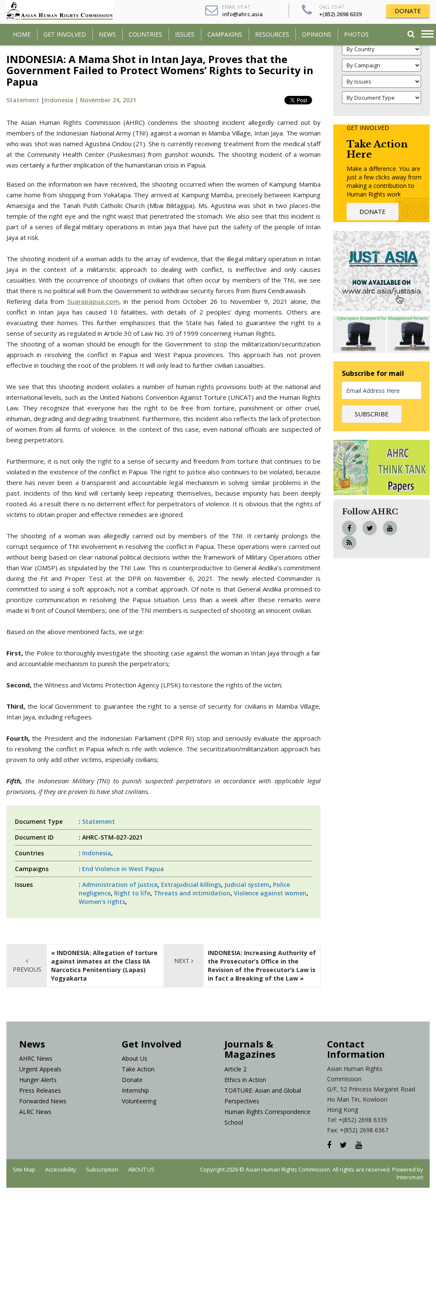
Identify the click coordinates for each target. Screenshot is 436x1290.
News (107, 34)
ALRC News (35, 1112)
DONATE (408, 10)
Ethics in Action (245, 1080)
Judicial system (247, 884)
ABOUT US (141, 1169)
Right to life (132, 893)
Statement (22, 100)
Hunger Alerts (38, 1080)
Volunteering (139, 1101)
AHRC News (35, 1058)
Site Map (24, 1169)
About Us (134, 1058)
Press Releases (40, 1090)
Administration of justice (120, 884)
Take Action (138, 1069)
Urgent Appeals (40, 1069)
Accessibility (60, 1169)
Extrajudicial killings (191, 884)
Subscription (102, 1169)
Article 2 (235, 1069)
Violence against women (270, 893)
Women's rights (102, 902)
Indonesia (96, 853)
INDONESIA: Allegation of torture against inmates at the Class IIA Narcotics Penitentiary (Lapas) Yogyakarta (104, 965)
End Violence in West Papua (123, 869)
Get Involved (64, 34)
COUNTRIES (145, 34)
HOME (22, 34)
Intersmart (409, 1177)
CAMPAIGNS (224, 34)
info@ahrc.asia (242, 14)
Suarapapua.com (93, 301)
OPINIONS (316, 34)
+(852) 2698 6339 (340, 14)
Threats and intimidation (192, 893)
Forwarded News (42, 1101)
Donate (132, 1080)
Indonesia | (62, 100)
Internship (135, 1090)
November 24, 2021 (108, 100)
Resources (272, 34)
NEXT (182, 961)
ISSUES (185, 34)
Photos (356, 34)
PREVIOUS (27, 969)
